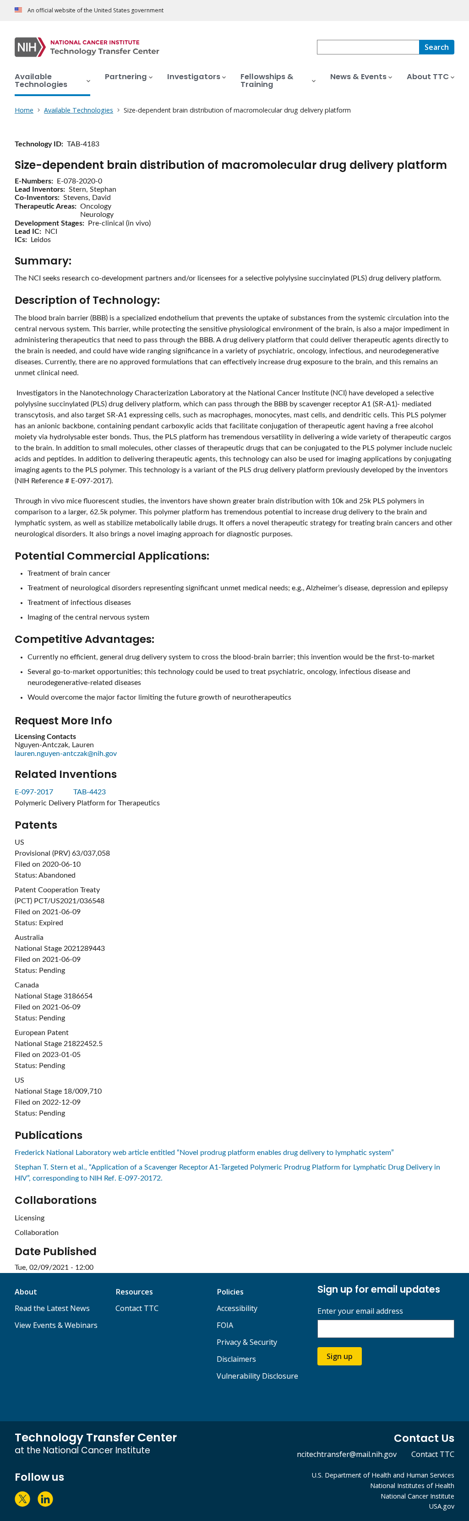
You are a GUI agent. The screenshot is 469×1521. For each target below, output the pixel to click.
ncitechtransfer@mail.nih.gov (347, 1454)
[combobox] (368, 47)
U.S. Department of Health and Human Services (383, 1475)
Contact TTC (136, 1308)
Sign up (340, 1356)
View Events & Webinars (56, 1325)
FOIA (225, 1325)
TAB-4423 (89, 792)
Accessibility (237, 1308)
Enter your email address (360, 1311)
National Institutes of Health (412, 1485)
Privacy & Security (247, 1342)
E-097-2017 (35, 792)
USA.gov (441, 1506)
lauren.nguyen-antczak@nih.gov (66, 753)
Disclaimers (236, 1359)
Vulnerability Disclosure (257, 1376)
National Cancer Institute (417, 1496)
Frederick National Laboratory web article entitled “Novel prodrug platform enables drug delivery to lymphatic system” (204, 1152)
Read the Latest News (52, 1308)
